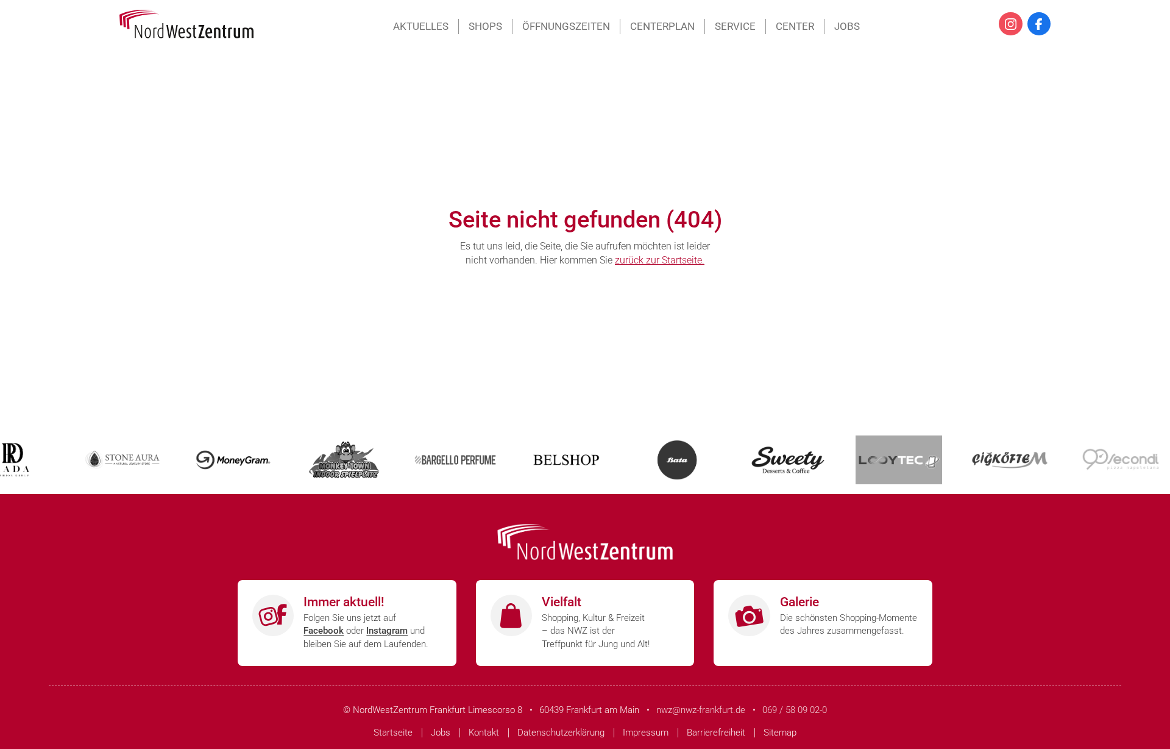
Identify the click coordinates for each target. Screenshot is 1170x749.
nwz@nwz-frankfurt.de (700, 709)
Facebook (323, 630)
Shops (485, 26)
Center (795, 26)
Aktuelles (420, 26)
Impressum (645, 732)
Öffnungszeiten (566, 26)
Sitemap (780, 732)
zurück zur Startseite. (659, 260)
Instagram (387, 630)
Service (735, 26)
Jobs (847, 26)
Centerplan (662, 26)
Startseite (393, 732)
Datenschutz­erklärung (560, 732)
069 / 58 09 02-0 (794, 709)
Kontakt (484, 732)
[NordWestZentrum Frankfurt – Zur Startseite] (186, 24)
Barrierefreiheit (716, 732)
